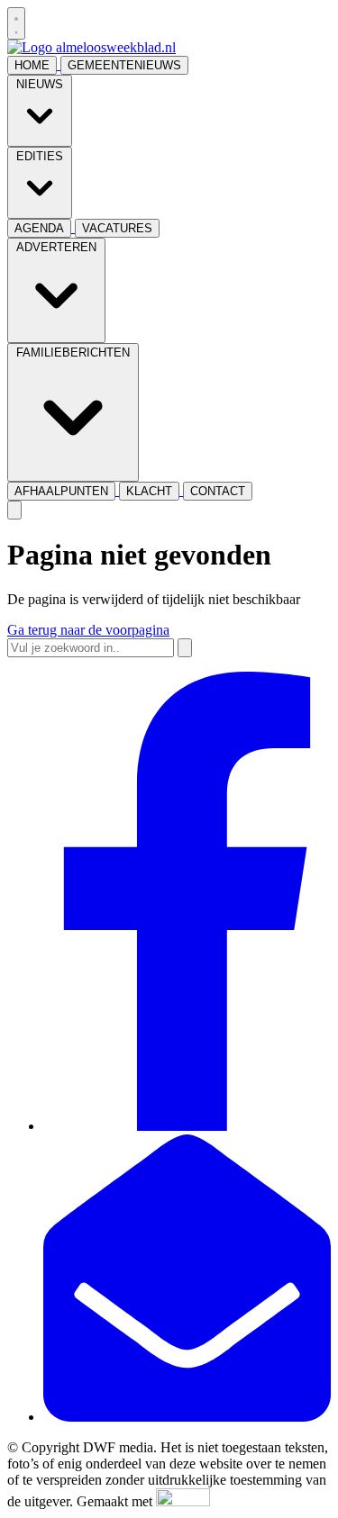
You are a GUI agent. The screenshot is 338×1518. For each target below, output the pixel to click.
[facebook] (187, 1126)
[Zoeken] (185, 647)
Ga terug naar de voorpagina (88, 629)
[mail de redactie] (187, 1416)
